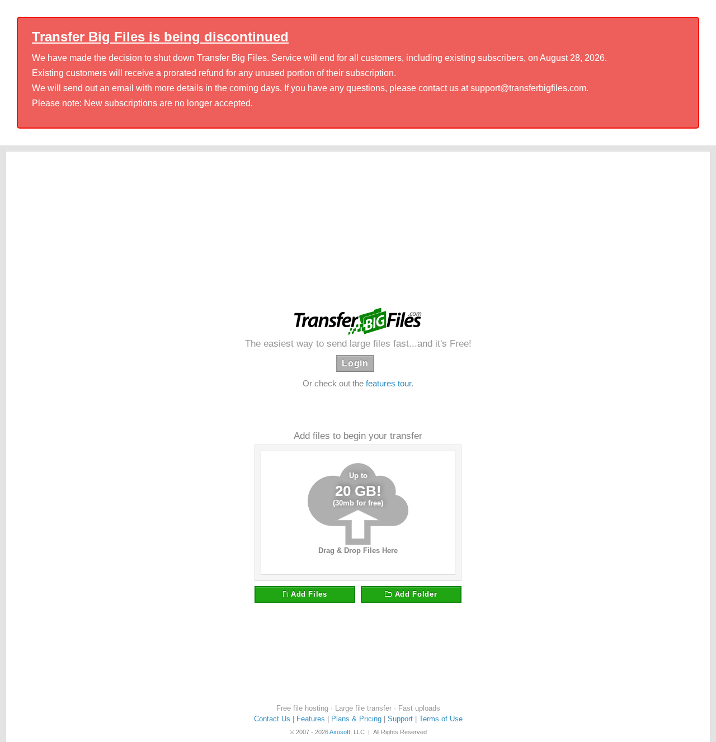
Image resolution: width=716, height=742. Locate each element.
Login (355, 363)
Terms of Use (441, 719)
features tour (388, 383)
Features (310, 719)
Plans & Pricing (356, 719)
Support (400, 719)
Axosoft (339, 732)
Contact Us (272, 719)
